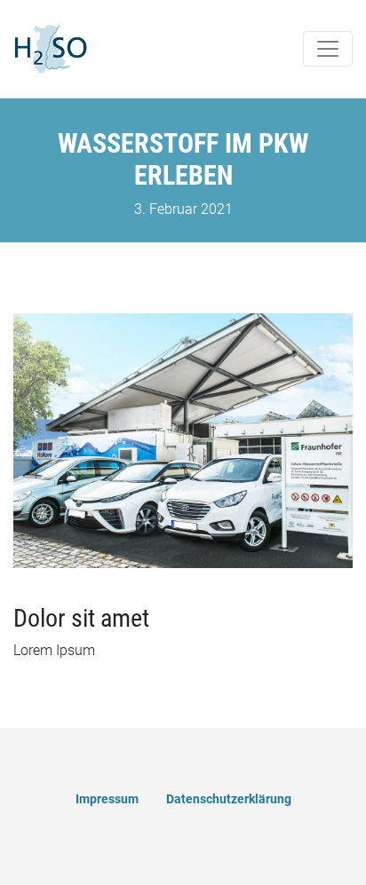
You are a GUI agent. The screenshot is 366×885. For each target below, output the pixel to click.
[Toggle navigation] (328, 49)
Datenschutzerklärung (228, 799)
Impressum (107, 799)
